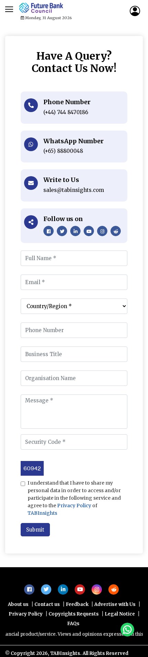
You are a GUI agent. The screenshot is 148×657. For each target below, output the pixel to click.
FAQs (73, 627)
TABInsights (42, 513)
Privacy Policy (74, 505)
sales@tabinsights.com (73, 190)
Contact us (47, 608)
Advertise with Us (115, 608)
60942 (32, 468)
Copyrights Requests (74, 617)
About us (18, 608)
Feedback (77, 608)
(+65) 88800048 (63, 151)
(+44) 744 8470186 (65, 112)
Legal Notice (120, 617)
